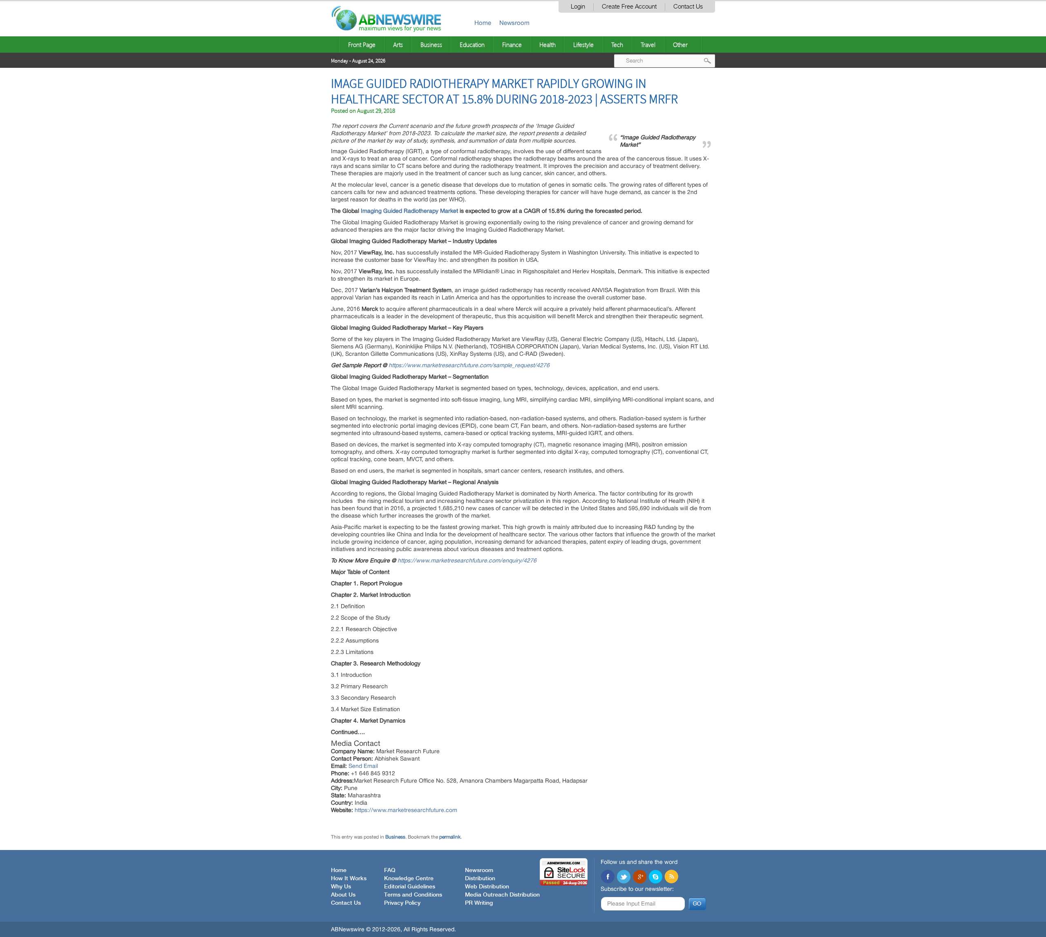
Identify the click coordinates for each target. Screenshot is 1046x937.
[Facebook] (608, 877)
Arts (398, 44)
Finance (512, 44)
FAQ (390, 870)
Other (680, 44)
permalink (449, 837)
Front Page (361, 44)
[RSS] (671, 877)
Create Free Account (629, 7)
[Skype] (655, 877)
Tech (617, 44)
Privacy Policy (402, 903)
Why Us (341, 887)
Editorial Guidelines (409, 887)
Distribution (480, 878)
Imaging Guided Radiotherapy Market (409, 210)
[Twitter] (623, 877)
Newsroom (514, 22)
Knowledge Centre (409, 878)
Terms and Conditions (413, 895)
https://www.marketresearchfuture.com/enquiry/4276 (467, 560)
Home (482, 22)
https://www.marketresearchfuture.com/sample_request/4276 (469, 365)
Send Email (363, 766)
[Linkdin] (639, 877)
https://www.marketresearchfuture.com (406, 810)
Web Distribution (487, 887)
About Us (343, 895)
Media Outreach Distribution (502, 895)
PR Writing (479, 903)
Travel (648, 44)
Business (431, 44)
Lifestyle (583, 44)
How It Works (349, 878)
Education (472, 44)
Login (578, 7)
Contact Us (688, 7)
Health (547, 44)
